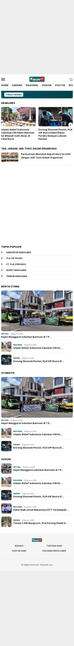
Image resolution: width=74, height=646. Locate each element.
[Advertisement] (37, 37)
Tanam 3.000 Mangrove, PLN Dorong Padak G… (40, 523)
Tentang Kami (54, 545)
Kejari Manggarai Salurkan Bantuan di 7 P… (26, 336)
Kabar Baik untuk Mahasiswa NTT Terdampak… (41, 509)
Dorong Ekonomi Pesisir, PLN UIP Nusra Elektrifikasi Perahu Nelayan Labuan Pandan (55, 134)
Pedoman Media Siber (54, 550)
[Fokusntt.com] (36, 79)
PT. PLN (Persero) (16, 264)
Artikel (5, 334)
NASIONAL (17, 345)
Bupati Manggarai (16, 270)
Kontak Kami (19, 550)
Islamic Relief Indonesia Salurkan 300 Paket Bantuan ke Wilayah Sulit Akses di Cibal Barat (17, 134)
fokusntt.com (46, 564)
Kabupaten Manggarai (18, 252)
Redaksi (19, 545)
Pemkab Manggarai (16, 276)
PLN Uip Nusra (14, 258)
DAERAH (16, 358)
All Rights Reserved (30, 564)
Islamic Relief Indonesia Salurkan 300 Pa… (37, 347)
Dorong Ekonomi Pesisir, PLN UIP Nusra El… (38, 361)
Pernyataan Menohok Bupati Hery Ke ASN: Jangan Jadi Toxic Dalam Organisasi (46, 155)
